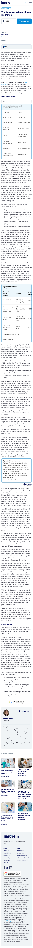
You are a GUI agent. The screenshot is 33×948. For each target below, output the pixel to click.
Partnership (7, 858)
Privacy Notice (20, 850)
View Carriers (24, 21)
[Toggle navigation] (31, 2)
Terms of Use (20, 853)
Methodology (7, 853)
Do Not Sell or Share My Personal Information (23, 859)
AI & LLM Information (9, 863)
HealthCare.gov (8, 921)
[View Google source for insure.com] (16, 702)
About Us (6, 850)
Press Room (7, 860)
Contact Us (7, 855)
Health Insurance (6, 8)
